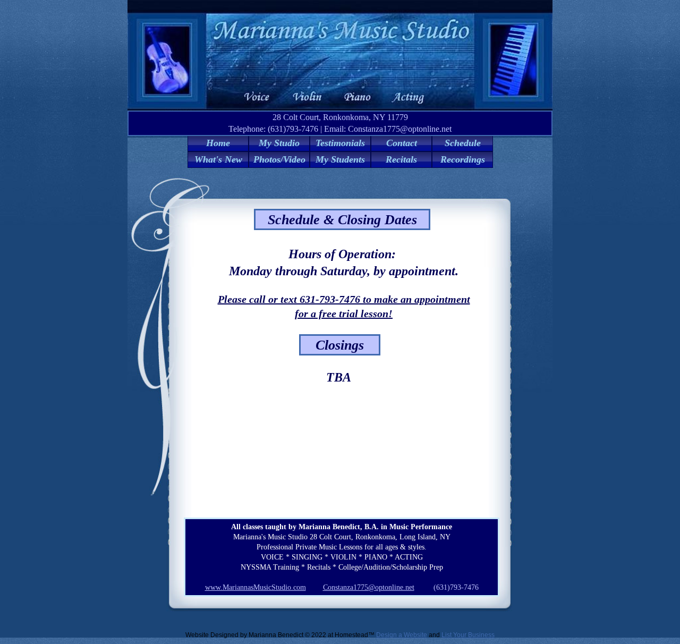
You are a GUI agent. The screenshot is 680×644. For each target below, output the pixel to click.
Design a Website (401, 635)
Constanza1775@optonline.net (368, 587)
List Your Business (468, 635)
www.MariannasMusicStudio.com (255, 587)
